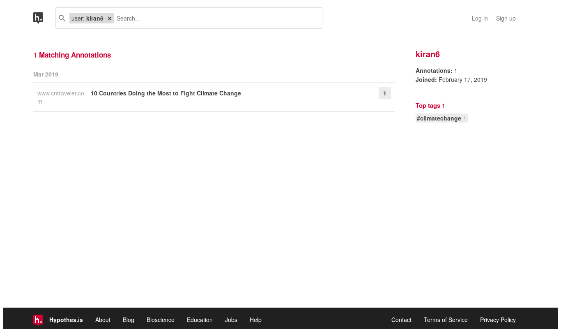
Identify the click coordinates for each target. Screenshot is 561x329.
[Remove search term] (110, 18)
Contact (401, 319)
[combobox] (215, 18)
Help (256, 319)
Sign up (506, 18)
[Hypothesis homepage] (44, 18)
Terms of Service (446, 319)
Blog (128, 319)
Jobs (231, 319)
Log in (480, 18)
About (102, 319)
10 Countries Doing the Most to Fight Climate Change (166, 93)
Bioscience (161, 319)
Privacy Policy (498, 319)
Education (200, 319)
